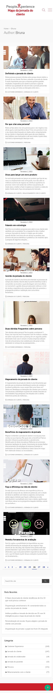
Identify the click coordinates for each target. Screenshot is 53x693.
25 (30, 567)
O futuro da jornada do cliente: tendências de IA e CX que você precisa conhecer (25, 599)
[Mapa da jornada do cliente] (20, 6)
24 (25, 567)
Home (6, 28)
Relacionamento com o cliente (34, 193)
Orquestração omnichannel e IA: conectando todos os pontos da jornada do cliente (25, 607)
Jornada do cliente (31, 92)
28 (44, 567)
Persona (27, 142)
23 (20, 567)
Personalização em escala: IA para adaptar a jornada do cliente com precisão (26, 622)
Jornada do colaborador (28, 656)
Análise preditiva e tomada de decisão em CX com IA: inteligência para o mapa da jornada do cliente (25, 614)
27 (39, 567)
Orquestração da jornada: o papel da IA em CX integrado (26, 629)
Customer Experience (15, 92)
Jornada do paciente (28, 662)
